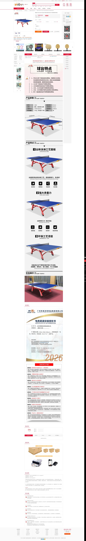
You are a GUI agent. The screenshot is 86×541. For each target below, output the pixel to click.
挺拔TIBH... (15, 58)
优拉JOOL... (20, 57)
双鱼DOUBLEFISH (32, 10)
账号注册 (18, 530)
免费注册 (21, 0)
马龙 (45, 6)
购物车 (64, 0)
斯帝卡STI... (16, 57)
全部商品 (43, 8)
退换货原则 (56, 530)
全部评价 (29, 435)
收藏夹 (67, 0)
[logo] (19, 4)
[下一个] (72, 46)
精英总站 (53, 0)
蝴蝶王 (36, 6)
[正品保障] (26, 4)
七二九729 (20, 59)
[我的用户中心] (85, 257)
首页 (27, 8)
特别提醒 (37, 533)
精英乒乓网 (15, 63)
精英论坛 (56, 0)
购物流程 (18, 534)
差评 (50, 435)
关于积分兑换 (28, 533)
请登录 (19, 0)
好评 (36, 435)
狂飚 (33, 6)
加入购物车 (46, 31)
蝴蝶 (31, 8)
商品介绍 (35, 54)
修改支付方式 (28, 534)
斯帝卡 (35, 8)
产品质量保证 (56, 533)
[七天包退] (64, 5)
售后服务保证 (56, 534)
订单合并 (47, 533)
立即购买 (38, 31)
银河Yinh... (15, 59)
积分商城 (48, 8)
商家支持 (70, 0)
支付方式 (28, 530)
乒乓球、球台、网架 (19, 10)
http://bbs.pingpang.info (32, 477)
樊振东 (50, 6)
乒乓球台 (25, 10)
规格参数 (28, 54)
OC (38, 6)
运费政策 (59, 480)
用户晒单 (57, 435)
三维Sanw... (20, 58)
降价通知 (47, 15)
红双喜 (39, 8)
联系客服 (18, 533)
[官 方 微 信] (85, 281)
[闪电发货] (70, 5)
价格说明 (47, 534)
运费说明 (37, 530)
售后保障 (58, 54)
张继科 (41, 6)
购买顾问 (43, 54)
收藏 (52, 31)
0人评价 (40, 21)
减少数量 (35, 29)
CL (43, 6)
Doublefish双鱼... (19, 80)
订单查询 (47, 530)
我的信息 (59, 0)
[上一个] (15, 46)
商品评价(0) (50, 54)
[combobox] (44, 5)
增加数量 (38, 29)
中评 (43, 435)
